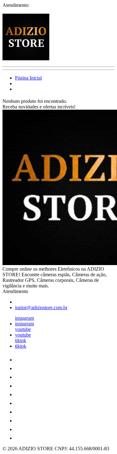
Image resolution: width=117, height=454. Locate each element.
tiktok (20, 340)
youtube (23, 329)
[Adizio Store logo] (25, 58)
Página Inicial (28, 77)
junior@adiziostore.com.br (41, 307)
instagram (24, 318)
